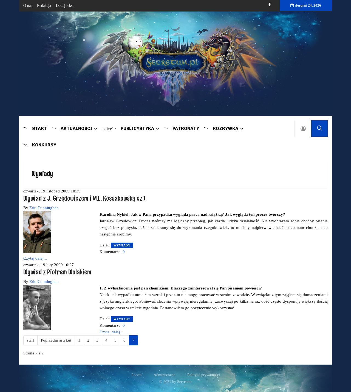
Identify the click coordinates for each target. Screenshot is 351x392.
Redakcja (44, 6)
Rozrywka (225, 128)
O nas (27, 6)
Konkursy (44, 144)
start (30, 340)
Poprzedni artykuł (56, 340)
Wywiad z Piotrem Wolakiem (57, 272)
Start (39, 128)
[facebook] (269, 5)
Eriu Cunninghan (44, 208)
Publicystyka (137, 128)
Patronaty (185, 128)
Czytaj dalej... (35, 258)
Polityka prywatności (203, 375)
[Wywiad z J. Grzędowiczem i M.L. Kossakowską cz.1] (37, 232)
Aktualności (76, 128)
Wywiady (122, 245)
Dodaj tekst (64, 6)
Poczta (136, 375)
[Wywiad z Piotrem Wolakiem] (37, 307)
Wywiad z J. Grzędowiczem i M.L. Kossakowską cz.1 (84, 198)
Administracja (164, 375)
